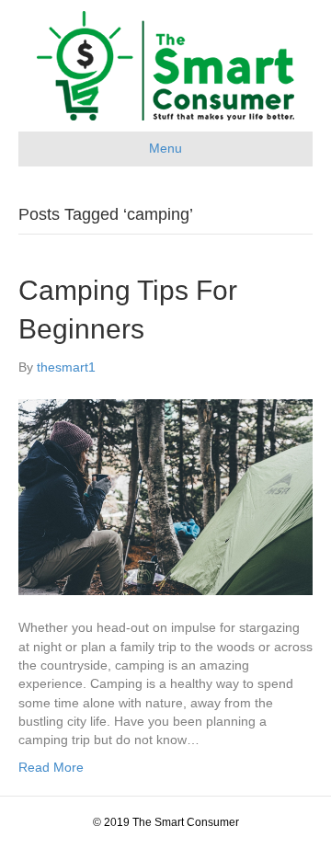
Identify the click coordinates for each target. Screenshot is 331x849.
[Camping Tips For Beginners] (165, 495)
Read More (51, 767)
